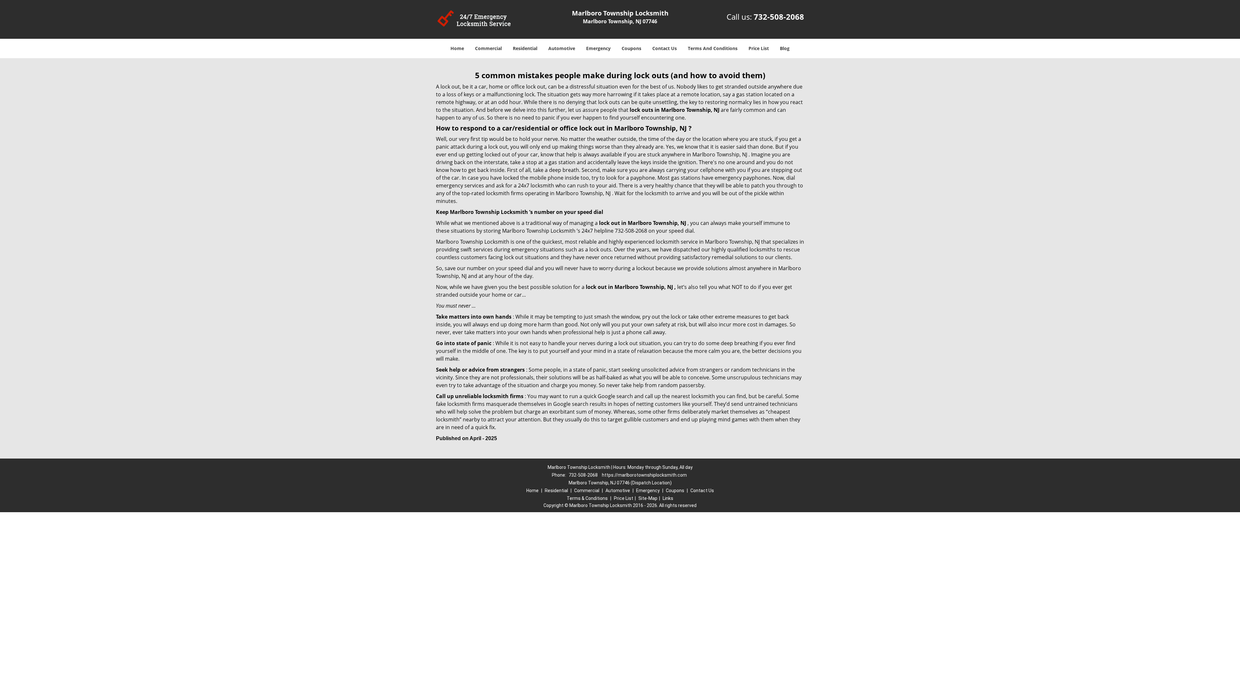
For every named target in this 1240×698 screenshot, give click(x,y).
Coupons (631, 48)
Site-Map (647, 498)
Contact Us (664, 48)
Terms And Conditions (713, 48)
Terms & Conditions (587, 498)
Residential (525, 48)
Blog (785, 48)
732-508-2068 (779, 16)
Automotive (561, 48)
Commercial (488, 48)
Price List (759, 48)
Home (457, 48)
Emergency (598, 48)
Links (668, 498)
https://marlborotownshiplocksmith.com (644, 475)
